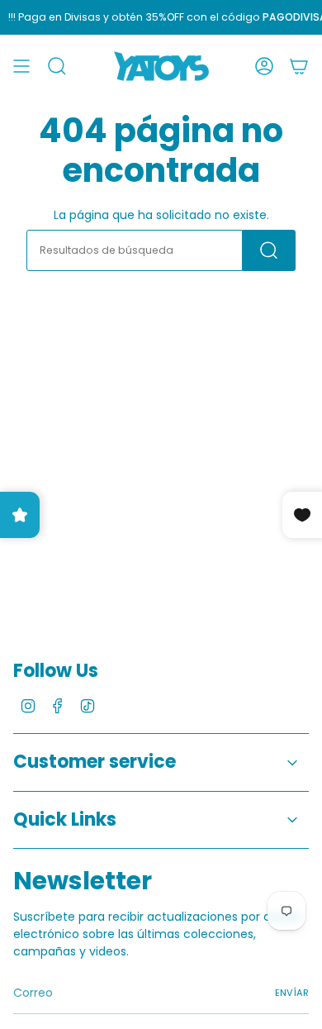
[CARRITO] (299, 66)
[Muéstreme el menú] (21, 66)
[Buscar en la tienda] (269, 250)
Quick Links (64, 819)
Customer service (94, 761)
